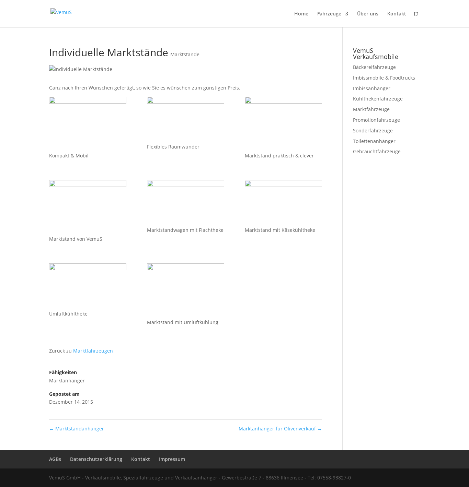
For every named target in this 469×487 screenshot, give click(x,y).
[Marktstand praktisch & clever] (283, 124)
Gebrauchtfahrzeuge (377, 151)
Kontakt (396, 14)
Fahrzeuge (329, 14)
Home (301, 14)
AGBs (55, 459)
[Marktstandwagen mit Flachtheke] (185, 203)
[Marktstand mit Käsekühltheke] (283, 203)
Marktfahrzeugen (93, 350)
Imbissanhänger (371, 88)
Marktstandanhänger (76, 428)
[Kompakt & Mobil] (87, 124)
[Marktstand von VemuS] (87, 207)
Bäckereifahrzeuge (374, 67)
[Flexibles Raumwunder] (185, 120)
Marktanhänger (67, 380)
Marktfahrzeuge (371, 109)
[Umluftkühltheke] (87, 286)
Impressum (172, 459)
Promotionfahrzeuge (376, 120)
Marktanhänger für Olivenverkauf (280, 428)
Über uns (367, 14)
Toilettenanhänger (374, 141)
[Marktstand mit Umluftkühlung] (185, 290)
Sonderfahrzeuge (373, 130)
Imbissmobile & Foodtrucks (384, 77)
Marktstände (184, 54)
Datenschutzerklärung (96, 459)
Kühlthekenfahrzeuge (378, 98)
